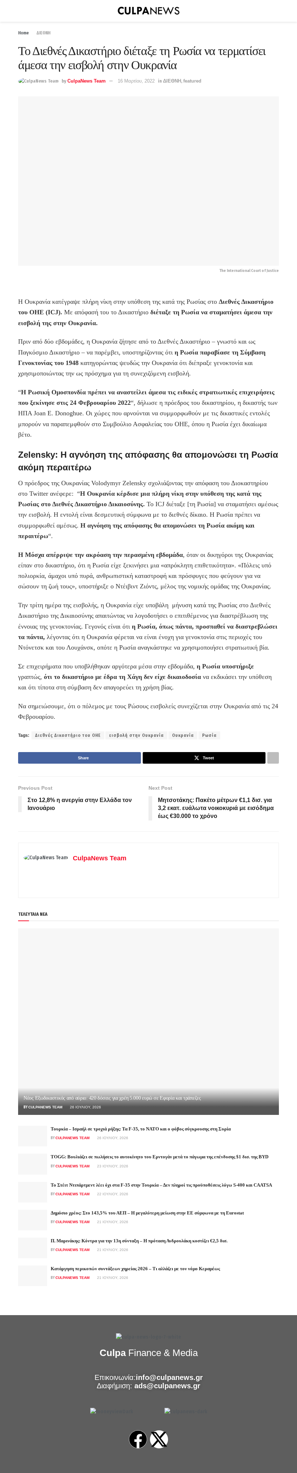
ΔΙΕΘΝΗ (43, 32)
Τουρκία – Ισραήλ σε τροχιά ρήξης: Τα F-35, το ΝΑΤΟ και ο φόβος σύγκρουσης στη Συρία (141, 1129)
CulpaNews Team (86, 81)
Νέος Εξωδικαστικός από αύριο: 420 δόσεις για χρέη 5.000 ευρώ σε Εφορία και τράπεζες (112, 1098)
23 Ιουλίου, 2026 (112, 1166)
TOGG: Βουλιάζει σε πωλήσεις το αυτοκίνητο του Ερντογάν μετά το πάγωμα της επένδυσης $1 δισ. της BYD (159, 1156)
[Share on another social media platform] (273, 758)
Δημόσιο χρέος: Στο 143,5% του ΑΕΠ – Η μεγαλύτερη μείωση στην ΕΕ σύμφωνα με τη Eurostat (147, 1213)
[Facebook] (138, 1439)
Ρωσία (209, 735)
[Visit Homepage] (148, 11)
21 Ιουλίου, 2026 (112, 1222)
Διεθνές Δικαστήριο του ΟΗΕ (68, 735)
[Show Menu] (21, 11)
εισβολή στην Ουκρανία (136, 735)
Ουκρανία (183, 735)
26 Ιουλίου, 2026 (85, 1107)
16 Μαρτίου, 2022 (136, 81)
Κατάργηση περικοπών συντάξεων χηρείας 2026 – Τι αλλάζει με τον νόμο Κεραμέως (135, 1268)
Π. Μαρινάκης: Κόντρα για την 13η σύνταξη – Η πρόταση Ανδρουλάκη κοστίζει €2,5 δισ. (139, 1240)
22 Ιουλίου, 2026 (112, 1194)
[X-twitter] (159, 1439)
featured (192, 81)
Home (23, 32)
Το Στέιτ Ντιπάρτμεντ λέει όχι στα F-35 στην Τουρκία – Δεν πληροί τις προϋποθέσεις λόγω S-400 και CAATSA (161, 1185)
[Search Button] (276, 11)
